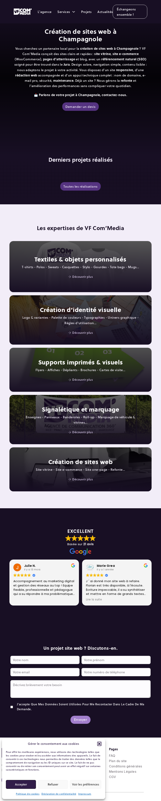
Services (63, 11)
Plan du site (118, 761)
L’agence (44, 11)
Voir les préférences (85, 784)
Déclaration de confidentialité (58, 793)
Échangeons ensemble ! (126, 12)
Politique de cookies (27, 793)
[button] (99, 744)
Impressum (84, 793)
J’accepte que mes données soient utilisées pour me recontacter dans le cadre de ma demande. (80, 706)
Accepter (21, 784)
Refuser (53, 784)
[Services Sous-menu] (73, 11)
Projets (86, 11)
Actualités (105, 11)
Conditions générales (125, 766)
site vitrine (102, 53)
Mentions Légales (122, 771)
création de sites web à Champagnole (109, 48)
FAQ (112, 756)
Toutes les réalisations (80, 186)
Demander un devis (80, 106)
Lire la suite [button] (94, 599)
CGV (112, 777)
